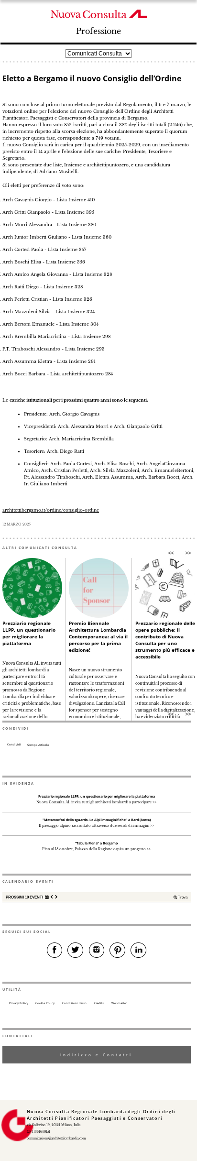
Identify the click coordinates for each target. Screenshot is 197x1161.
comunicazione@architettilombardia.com (56, 1138)
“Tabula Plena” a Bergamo (96, 843)
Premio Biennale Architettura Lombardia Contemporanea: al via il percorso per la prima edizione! (98, 636)
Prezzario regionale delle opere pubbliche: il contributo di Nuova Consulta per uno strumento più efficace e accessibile (165, 640)
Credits (99, 1003)
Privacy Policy (18, 1003)
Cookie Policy (45, 1003)
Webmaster (119, 1003)
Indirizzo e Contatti (96, 1054)
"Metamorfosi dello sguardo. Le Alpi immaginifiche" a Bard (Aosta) (97, 820)
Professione (98, 31)
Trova (182, 897)
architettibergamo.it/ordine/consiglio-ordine (50, 510)
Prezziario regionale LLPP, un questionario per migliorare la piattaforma (28, 633)
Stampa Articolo (38, 745)
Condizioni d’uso (74, 1003)
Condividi (14, 744)
